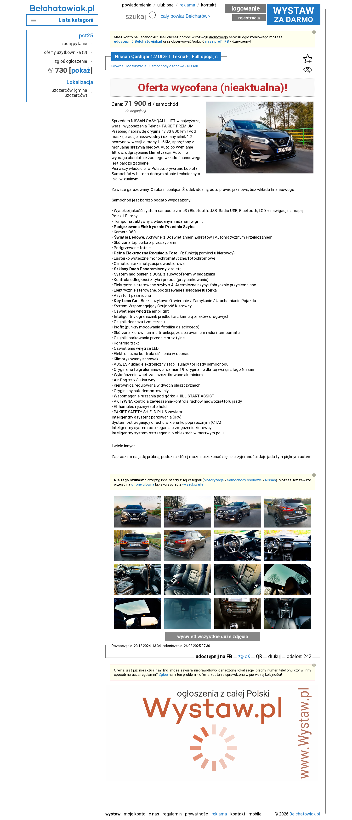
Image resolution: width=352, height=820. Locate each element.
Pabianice (79, 755)
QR (259, 656)
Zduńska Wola (75, 807)
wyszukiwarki (192, 484)
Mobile (255, 813)
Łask (83, 729)
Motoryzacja (136, 66)
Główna (117, 66)
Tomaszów (77, 781)
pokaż (81, 70)
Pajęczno (79, 761)
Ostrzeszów (77, 748)
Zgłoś (163, 674)
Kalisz (82, 742)
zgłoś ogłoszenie (71, 61)
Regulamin (172, 813)
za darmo (293, 14)
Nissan (192, 66)
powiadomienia (136, 4)
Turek (82, 787)
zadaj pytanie (74, 43)
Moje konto (134, 813)
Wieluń (81, 794)
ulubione (165, 4)
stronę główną (142, 484)
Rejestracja (249, 17)
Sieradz (80, 774)
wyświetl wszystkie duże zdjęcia (212, 636)
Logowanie (245, 8)
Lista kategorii (76, 20)
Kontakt (237, 813)
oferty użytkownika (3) (65, 52)
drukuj (274, 656)
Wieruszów (78, 800)
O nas (154, 813)
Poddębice (77, 768)
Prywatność (196, 813)
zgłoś (244, 656)
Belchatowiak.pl (305, 813)
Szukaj (153, 15)
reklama (187, 4)
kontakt (208, 4)
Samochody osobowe (166, 66)
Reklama (219, 813)
